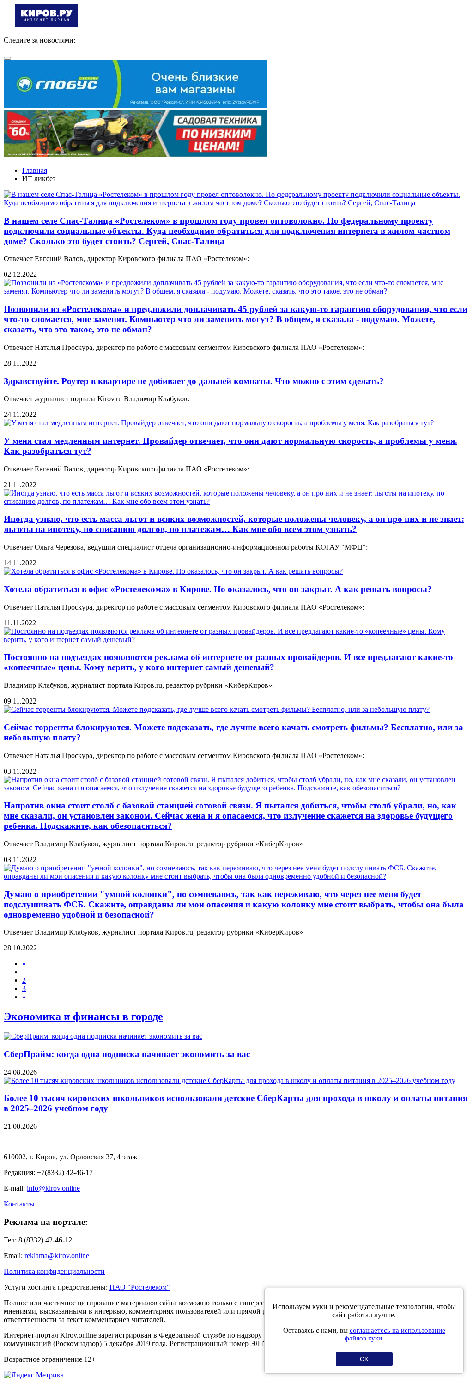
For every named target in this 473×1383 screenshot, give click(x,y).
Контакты (19, 1204)
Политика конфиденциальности (54, 1271)
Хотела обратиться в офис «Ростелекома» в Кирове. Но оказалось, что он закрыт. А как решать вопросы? (218, 589)
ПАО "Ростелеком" (139, 1287)
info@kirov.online (53, 1188)
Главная (34, 170)
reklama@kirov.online (56, 1256)
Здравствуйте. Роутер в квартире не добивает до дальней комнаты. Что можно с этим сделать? (194, 381)
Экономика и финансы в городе (83, 1016)
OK (364, 1359)
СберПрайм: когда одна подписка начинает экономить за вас (127, 1054)
